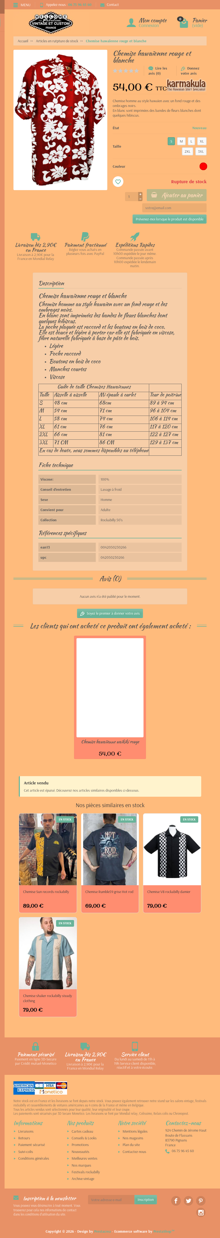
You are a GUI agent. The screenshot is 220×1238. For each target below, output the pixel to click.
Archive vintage (83, 1178)
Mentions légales (135, 1131)
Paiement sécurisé (31, 1144)
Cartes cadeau (82, 1131)
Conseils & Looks (84, 1138)
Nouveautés (80, 1151)
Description (51, 283)
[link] (176, 1200)
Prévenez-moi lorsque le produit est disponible (169, 219)
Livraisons (26, 1131)
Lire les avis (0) (157, 71)
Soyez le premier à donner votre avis (113, 613)
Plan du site (131, 1144)
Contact (113, 4)
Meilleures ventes (84, 1158)
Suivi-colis (25, 1151)
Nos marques (81, 1165)
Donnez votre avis (190, 71)
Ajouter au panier (182, 195)
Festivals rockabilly (86, 1172)
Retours (24, 1138)
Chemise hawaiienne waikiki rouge (110, 741)
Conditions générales (33, 1158)
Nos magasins (133, 1138)
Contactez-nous (134, 1151)
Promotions (80, 1144)
